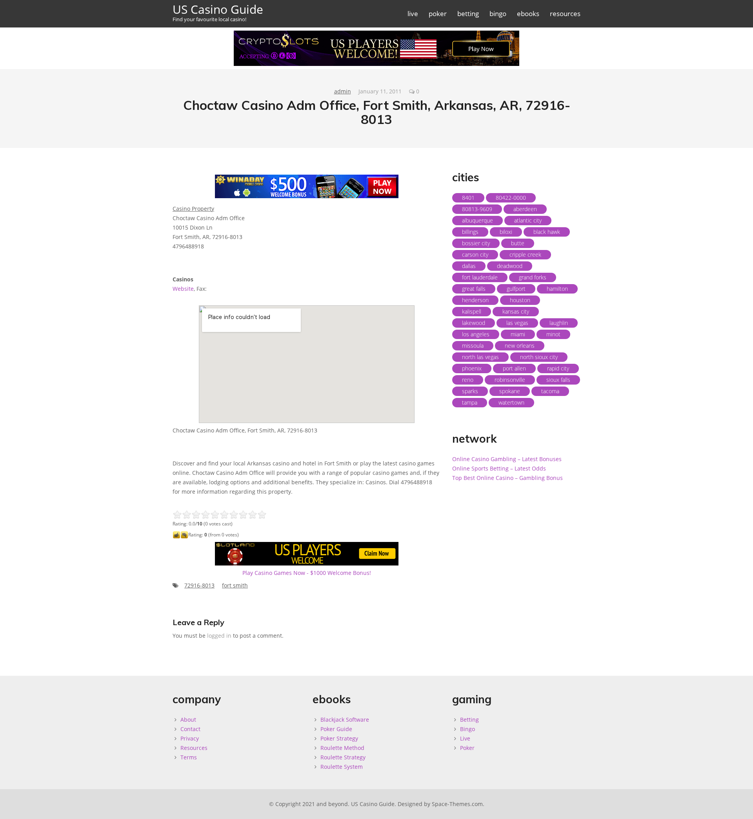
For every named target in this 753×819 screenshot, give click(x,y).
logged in (219, 635)
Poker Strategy (339, 738)
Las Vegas (517, 323)
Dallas (469, 266)
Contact (190, 729)
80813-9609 (477, 209)
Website (183, 288)
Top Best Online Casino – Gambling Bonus (507, 478)
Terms (188, 757)
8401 (468, 197)
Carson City (475, 254)
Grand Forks (532, 277)
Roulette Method (342, 748)
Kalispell (471, 311)
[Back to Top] (738, 804)
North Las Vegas (480, 357)
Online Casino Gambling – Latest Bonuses (507, 459)
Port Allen (514, 368)
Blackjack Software (344, 719)
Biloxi (506, 231)
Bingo (467, 729)
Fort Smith (235, 585)
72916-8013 (199, 585)
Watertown (511, 402)
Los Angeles (475, 334)
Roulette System (341, 766)
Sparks (470, 391)
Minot (553, 334)
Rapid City (558, 368)
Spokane (509, 391)
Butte (517, 243)
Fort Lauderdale (480, 277)
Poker (467, 748)
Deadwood (509, 266)
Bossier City (476, 243)
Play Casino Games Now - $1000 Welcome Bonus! (306, 572)
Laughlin (558, 323)
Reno (467, 379)
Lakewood (473, 323)
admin (342, 91)
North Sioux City (539, 357)
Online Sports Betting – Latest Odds (499, 468)
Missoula (473, 345)
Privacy (189, 738)
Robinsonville (510, 379)
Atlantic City (528, 220)
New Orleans (520, 345)
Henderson (475, 300)
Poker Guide (336, 729)
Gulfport (516, 288)
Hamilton (557, 288)
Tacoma (550, 391)
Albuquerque (477, 220)
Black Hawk (546, 231)
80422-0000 (511, 197)
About (188, 719)
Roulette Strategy (343, 757)
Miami (518, 334)
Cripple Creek (525, 254)
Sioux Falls (558, 379)
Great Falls (474, 288)
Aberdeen (525, 209)
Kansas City (515, 311)
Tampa (469, 402)
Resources (193, 748)
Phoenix (472, 368)
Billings (470, 231)
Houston (520, 300)
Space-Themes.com (457, 804)
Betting (469, 719)
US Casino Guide (218, 12)
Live (465, 738)
